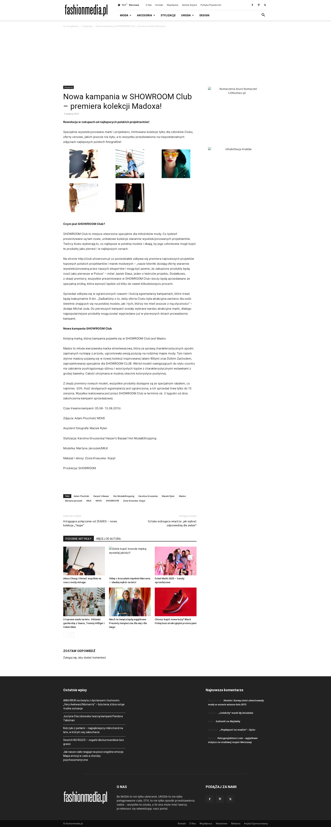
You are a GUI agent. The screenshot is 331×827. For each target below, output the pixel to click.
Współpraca (172, 4)
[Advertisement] (165, 57)
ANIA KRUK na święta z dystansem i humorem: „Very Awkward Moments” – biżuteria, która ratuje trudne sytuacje (94, 704)
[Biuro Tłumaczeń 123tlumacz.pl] (237, 111)
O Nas (149, 4)
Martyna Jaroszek (73, 500)
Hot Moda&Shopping (123, 496)
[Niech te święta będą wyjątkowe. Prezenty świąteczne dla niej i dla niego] (130, 602)
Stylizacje (168, 15)
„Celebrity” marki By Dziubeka (236, 713)
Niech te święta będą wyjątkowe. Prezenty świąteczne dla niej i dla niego (128, 623)
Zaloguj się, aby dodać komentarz (84, 657)
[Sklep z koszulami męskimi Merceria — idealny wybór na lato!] (130, 561)
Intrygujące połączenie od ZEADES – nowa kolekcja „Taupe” (90, 523)
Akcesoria (144, 15)
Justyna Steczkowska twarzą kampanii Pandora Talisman (93, 718)
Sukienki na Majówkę (228, 721)
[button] (263, 15)
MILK (88, 500)
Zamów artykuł (189, 4)
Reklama (235, 823)
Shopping (87, 26)
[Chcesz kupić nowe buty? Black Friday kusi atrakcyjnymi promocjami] (176, 602)
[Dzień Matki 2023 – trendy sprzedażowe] (176, 561)
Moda (124, 15)
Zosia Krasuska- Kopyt (134, 500)
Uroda (186, 15)
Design (204, 15)
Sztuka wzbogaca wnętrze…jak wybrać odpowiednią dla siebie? (172, 523)
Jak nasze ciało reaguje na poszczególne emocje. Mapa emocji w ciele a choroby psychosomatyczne (93, 755)
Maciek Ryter (168, 496)
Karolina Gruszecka (148, 496)
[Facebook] (252, 5)
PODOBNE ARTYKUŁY (79, 538)
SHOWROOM (112, 500)
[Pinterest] (258, 5)
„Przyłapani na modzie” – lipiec (237, 729)
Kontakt (159, 4)
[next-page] (71, 634)
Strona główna (71, 26)
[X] (265, 5)
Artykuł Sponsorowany (256, 823)
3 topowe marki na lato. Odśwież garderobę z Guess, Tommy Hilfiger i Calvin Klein (84, 623)
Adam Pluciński (81, 496)
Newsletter (222, 823)
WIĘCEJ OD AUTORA (108, 538)
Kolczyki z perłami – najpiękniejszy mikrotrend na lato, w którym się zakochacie (93, 730)
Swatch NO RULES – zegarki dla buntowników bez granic (93, 742)
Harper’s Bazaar (101, 496)
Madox (182, 496)
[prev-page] (65, 634)
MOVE (99, 500)
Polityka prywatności (211, 4)
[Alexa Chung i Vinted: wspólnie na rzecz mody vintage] (84, 561)
